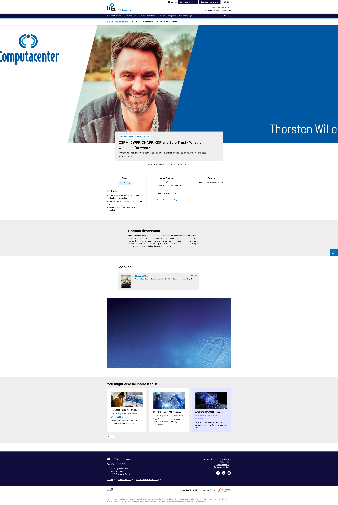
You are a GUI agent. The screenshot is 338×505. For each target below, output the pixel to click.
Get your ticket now (186, 2)
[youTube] (229, 473)
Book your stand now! (208, 2)
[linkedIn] (223, 473)
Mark (194, 276)
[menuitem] (116, 15)
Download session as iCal (167, 200)
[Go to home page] (121, 6)
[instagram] (218, 473)
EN (226, 2)
